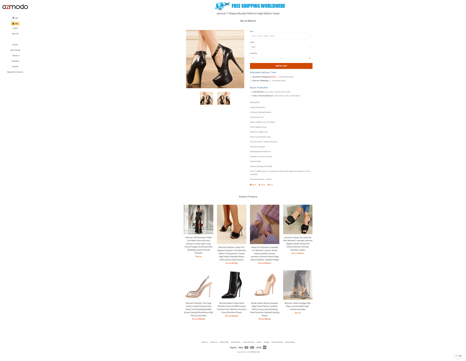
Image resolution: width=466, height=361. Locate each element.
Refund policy (290, 342)
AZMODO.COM (255, 352)
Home (15, 45)
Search (259, 342)
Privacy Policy (236, 342)
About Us (205, 342)
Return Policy (224, 342)
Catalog (266, 342)
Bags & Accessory (15, 72)
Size (251, 31)
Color (252, 42)
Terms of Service (248, 342)
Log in (15, 28)
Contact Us (214, 342)
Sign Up (15, 34)
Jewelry (15, 66)
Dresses (15, 61)
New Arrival (15, 50)
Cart (16, 18)
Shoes (15, 55)
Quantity (253, 53)
